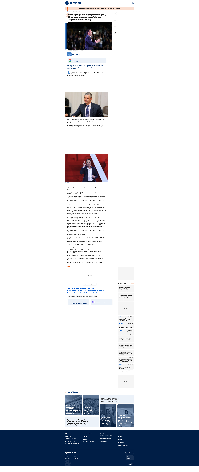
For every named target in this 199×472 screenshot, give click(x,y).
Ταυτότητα (76, 458)
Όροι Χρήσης (67, 456)
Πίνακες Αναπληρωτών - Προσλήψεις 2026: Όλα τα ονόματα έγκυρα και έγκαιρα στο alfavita (85, 290)
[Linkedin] (115, 29)
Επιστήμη (120, 439)
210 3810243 (129, 458)
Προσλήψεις (91, 441)
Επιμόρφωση (121, 442)
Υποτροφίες (67, 443)
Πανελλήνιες (113, 2)
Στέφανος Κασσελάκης (81, 296)
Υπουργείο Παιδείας (104, 2)
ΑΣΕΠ (84, 441)
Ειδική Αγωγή (76, 441)
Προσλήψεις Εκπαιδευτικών (106, 433)
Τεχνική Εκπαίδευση (69, 441)
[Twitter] (115, 25)
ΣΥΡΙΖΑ (95, 296)
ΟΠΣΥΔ (111, 435)
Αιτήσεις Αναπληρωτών (104, 435)
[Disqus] (90, 322)
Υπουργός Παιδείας (71, 296)
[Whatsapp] (115, 36)
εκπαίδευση (73, 392)
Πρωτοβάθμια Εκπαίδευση (70, 438)
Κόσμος (119, 433)
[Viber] (115, 32)
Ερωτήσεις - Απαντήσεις (123, 445)
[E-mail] (115, 39)
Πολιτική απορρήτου (78, 456)
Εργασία (121, 2)
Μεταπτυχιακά (103, 441)
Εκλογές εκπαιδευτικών (75, 443)
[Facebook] (115, 22)
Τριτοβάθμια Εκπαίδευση (105, 438)
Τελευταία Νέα (86, 2)
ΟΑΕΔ (87, 441)
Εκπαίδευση (94, 2)
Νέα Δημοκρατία (89, 296)
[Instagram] (129, 452)
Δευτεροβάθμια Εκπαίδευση (70, 440)
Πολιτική (102, 444)
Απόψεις (120, 436)
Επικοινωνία (67, 458)
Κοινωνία (128, 2)
